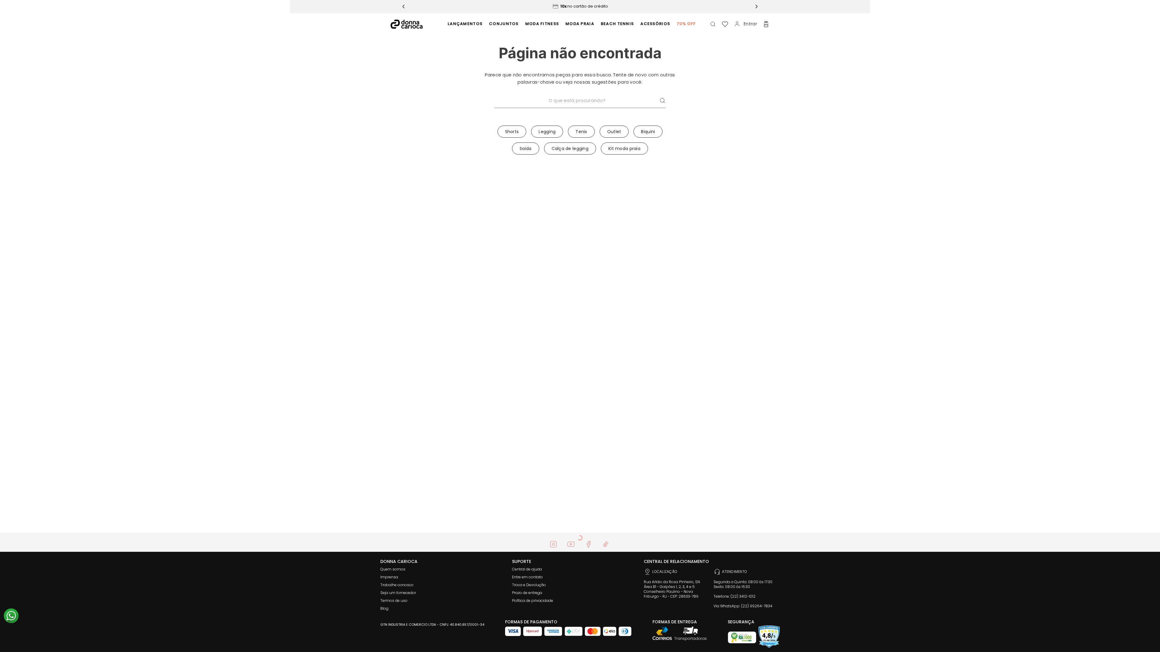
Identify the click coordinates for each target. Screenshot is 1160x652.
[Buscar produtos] (662, 101)
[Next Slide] (756, 6)
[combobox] (580, 108)
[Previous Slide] (403, 6)
